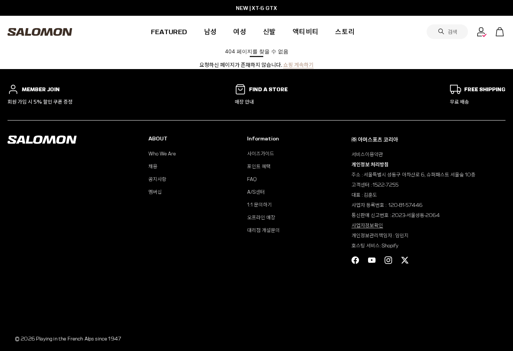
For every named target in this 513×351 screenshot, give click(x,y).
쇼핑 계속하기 (298, 65)
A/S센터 (256, 192)
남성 (210, 32)
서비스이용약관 (367, 154)
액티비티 (305, 32)
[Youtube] (372, 260)
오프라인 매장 (261, 217)
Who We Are (162, 154)
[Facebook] (355, 260)
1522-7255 (385, 185)
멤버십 (155, 192)
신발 (269, 32)
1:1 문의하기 (259, 205)
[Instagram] (388, 260)
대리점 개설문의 (263, 230)
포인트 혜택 (259, 166)
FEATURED (169, 32)
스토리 (345, 32)
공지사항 (157, 179)
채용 (152, 166)
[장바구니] (499, 32)
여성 (239, 32)
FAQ (251, 179)
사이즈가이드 (260, 154)
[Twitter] (405, 260)
